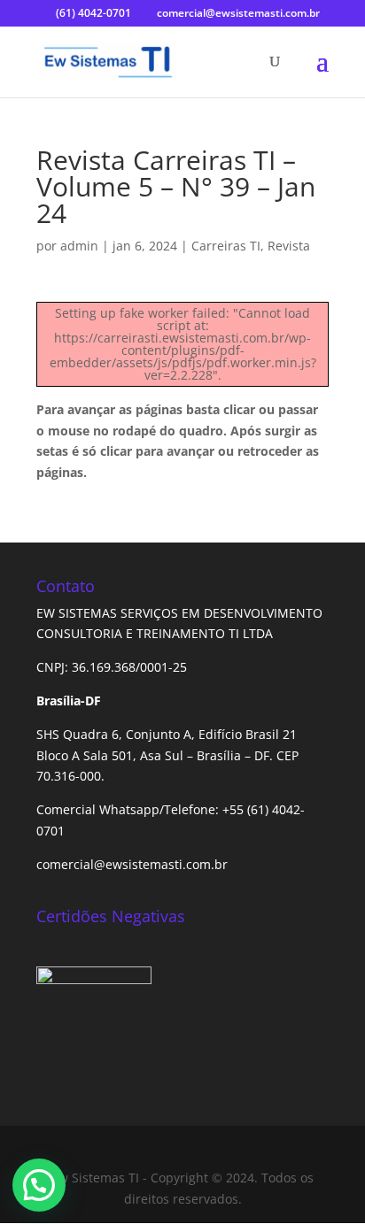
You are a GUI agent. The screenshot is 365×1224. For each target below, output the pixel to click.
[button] (39, 1185)
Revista (289, 245)
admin (79, 245)
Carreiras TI (225, 245)
